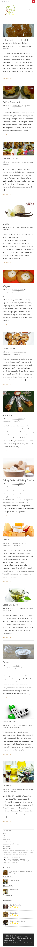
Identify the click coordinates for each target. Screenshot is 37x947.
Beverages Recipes (28, 608)
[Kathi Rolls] (18, 401)
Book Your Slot (6, 846)
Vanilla (6, 223)
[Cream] (18, 651)
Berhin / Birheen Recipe (17, 921)
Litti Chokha (9, 348)
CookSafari (6, 48)
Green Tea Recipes (12, 604)
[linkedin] (2, 1)
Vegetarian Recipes (8, 668)
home (4, 833)
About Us (5, 835)
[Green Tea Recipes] (18, 595)
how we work (27, 725)
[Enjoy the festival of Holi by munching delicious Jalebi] (18, 30)
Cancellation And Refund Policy (11, 844)
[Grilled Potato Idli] (18, 92)
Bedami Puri (14, 913)
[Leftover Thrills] (18, 148)
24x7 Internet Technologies (22, 942)
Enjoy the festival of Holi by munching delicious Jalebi (16, 41)
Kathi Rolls (8, 415)
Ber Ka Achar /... (15, 905)
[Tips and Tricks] (18, 712)
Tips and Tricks (10, 721)
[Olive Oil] (18, 772)
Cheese (6, 539)
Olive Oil (7, 785)
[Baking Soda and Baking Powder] (18, 467)
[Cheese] (18, 530)
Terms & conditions (8, 842)
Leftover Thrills (10, 158)
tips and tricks (7, 727)
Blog (4, 837)
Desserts (26, 46)
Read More (5, 78)
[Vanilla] (18, 211)
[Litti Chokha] (18, 338)
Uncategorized (26, 162)
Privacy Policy (6, 840)
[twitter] (4, 1)
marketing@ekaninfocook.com (17, 859)
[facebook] (6, 1)
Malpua (6, 286)
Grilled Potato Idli (11, 102)
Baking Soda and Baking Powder (18, 480)
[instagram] (8, 1)
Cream (6, 662)
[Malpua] (18, 276)
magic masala (29, 789)
